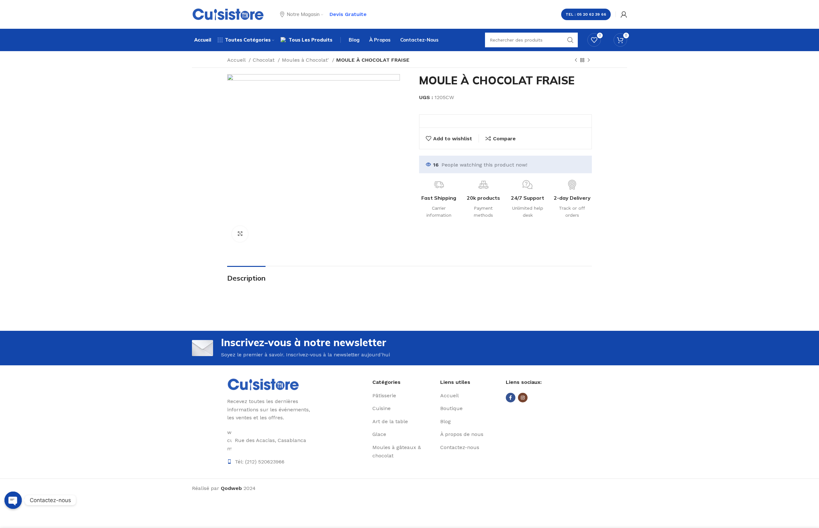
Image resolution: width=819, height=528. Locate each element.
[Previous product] (576, 60)
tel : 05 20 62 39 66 (586, 14)
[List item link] (403, 396)
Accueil (237, 60)
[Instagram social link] (523, 397)
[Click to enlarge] (240, 234)
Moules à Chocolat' (306, 60)
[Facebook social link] (510, 397)
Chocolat (264, 60)
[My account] (623, 14)
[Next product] (588, 60)
